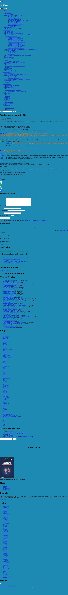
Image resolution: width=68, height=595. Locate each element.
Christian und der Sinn (10, 80)
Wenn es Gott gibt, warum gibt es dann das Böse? (15, 74)
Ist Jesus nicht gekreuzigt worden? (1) (13, 90)
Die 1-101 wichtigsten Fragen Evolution (11, 259)
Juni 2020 (5, 540)
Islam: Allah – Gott (7, 84)
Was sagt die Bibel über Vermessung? (16, 48)
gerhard (4, 434)
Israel (4, 379)
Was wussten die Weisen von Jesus (10, 320)
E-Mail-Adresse (3, 210)
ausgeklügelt (5, 337)
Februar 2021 (5, 530)
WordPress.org (6, 489)
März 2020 (5, 542)
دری (4, 422)
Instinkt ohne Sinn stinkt (8, 377)
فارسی (4, 424)
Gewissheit (5, 369)
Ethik (6, 60)
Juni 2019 (5, 550)
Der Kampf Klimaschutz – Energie (10, 287)
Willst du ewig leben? (7, 317)
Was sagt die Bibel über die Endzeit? (15, 38)
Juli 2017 (5, 566)
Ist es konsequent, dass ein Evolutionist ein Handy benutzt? (15, 306)
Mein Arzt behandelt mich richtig (9, 293)
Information (5, 375)
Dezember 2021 (6, 522)
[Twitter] (34, 184)
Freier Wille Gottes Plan (8, 357)
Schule (4, 401)
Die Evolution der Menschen (14, 22)
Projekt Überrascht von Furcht (9, 292)
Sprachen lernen (6, 403)
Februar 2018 (5, 560)
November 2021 (6, 523)
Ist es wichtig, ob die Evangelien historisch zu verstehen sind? (18, 55)
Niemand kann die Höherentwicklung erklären (12, 323)
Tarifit (6, 99)
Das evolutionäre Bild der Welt (14, 19)
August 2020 (5, 537)
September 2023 (6, 508)
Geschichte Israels (6, 366)
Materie (4, 386)
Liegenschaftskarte (9, 94)
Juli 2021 (5, 524)
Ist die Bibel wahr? (7, 30)
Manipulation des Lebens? (13, 61)
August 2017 (5, 565)
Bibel (4, 339)
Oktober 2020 (5, 535)
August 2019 (5, 548)
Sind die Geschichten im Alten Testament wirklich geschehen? (18, 34)
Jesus (4, 380)
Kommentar (3, 205)
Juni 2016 (5, 572)
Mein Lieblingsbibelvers (8, 387)
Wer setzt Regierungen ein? (8, 327)
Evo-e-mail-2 (10, 14)
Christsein (5, 344)
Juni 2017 (5, 567)
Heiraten (7, 67)
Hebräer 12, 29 (3, 160)
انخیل (4, 421)
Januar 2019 (5, 556)
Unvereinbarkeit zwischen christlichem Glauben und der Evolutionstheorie (21, 49)
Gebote (4, 361)
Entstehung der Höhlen (7, 349)
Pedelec (7, 97)
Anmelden (5, 486)
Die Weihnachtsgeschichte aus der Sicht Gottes (15, 66)
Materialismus (5, 385)
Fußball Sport (5, 358)
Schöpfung (5, 399)
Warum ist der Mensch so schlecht (10, 415)
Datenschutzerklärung (9, 108)
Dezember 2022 (6, 513)
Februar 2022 (5, 519)
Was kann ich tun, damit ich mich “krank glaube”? (15, 62)
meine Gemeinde (8, 68)
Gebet (4, 360)
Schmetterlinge (6, 397)
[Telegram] (34, 188)
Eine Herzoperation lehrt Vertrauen (10, 303)
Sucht (4, 404)
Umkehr (4, 410)
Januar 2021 (5, 531)
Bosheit (4, 343)
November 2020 (6, 534)
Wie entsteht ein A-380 (7, 324)
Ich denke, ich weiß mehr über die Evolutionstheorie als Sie (15, 298)
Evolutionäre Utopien (12, 26)
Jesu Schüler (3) (11, 52)
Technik (4, 408)
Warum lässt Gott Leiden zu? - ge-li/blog (11, 436)
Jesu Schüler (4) (11, 54)
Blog (6, 109)
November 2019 (6, 546)
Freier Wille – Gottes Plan (8, 297)
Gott (4, 372)
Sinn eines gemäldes (7, 314)
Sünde (4, 405)
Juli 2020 (5, 538)
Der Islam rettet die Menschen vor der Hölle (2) (18, 91)
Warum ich (7, 98)
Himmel (4, 373)
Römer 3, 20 (9, 143)
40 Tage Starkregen (7, 302)
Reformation (5, 395)
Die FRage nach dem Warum (9, 310)
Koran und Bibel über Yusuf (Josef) (12, 85)
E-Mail (4, 348)
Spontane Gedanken (9, 103)
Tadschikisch (8, 100)
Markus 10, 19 (3, 133)
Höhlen (4, 374)
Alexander (5, 435)
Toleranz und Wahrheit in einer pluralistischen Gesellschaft (17, 79)
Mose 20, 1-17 (3, 130)
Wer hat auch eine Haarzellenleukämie (11, 280)
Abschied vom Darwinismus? (14, 25)
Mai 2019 (5, 552)
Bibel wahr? (5, 340)
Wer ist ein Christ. (6, 281)
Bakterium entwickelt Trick (8, 299)
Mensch (4, 389)
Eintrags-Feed (5, 487)
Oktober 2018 (5, 559)
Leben (4, 383)
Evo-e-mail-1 (8, 13)
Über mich (5, 92)
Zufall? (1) (10, 81)
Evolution (5, 10)
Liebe (4, 384)
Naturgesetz (5, 391)
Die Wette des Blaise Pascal (11, 75)
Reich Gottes (5, 396)
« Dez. (1, 244)
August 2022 (5, 517)
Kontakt (4, 104)
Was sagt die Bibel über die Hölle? (15, 43)
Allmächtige (5, 334)
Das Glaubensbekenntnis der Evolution (13, 28)
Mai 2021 (5, 526)
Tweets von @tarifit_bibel (5, 270)
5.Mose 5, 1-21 (11, 130)
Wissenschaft (5, 417)
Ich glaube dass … (9, 102)
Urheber (4, 411)
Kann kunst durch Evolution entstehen (11, 312)
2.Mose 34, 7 (3, 157)
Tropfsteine (5, 409)
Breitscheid (7, 96)
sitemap (6, 106)
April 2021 (5, 528)
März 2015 (5, 577)
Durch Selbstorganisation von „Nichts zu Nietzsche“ (14, 311)
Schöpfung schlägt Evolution (9, 291)
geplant (4, 363)
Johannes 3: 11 (11, 58)
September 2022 (6, 515)
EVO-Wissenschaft (9, 27)
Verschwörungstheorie (7, 414)
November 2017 (6, 562)
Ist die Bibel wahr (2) (9, 32)
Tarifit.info (5, 407)
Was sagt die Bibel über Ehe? (14, 37)
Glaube (4, 370)
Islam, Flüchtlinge (6, 378)
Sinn (4, 402)
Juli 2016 (5, 571)
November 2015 (6, 573)
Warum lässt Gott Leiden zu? (9, 296)
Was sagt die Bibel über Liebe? (14, 39)
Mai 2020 (5, 541)
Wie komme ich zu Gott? (10, 70)
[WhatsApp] (34, 186)
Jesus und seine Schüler (10, 50)
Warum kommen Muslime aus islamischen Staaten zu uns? (15, 284)
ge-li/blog (4, 5)
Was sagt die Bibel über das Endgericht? (16, 44)
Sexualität (7, 69)
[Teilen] (34, 190)
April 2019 (5, 553)
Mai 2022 (5, 518)
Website (1, 213)
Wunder (4, 419)
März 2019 (5, 554)
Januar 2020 (5, 544)
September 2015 (6, 576)
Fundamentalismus (9, 64)
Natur (4, 390)
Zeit (3, 420)
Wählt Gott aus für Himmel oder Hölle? (11, 315)
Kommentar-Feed (6, 488)
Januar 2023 (5, 512)
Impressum (7, 105)
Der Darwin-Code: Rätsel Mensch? (15, 24)
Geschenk (5, 364)
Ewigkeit (4, 356)
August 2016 (5, 570)
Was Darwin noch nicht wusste (14, 21)
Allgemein (5, 333)
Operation (5, 392)
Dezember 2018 (6, 558)
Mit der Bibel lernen (9, 57)
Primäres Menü (3, 8)
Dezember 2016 (6, 568)
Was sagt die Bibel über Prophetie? (15, 40)
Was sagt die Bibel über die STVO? (15, 46)
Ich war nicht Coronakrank (8, 282)
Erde (4, 350)
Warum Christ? (6, 56)
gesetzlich (5, 368)
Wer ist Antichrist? (6, 321)
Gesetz (4, 367)
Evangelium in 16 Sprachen (8, 352)
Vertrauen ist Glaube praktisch (9, 288)
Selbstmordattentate (9, 87)
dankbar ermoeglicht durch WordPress (8, 586)
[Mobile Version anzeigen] (34, 587)
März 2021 (5, 529)
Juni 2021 (5, 525)
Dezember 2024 (6, 506)
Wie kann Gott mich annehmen (9, 318)
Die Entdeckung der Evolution (14, 18)
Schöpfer (4, 398)
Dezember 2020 (6, 532)
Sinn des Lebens (6, 72)
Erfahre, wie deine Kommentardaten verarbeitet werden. (37, 220)
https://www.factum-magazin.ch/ (7, 499)
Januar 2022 (5, 520)
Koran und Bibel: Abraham (11, 86)
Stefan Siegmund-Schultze (8, 433)
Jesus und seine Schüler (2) (13, 51)
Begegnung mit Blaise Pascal (14, 76)
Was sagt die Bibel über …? (11, 36)
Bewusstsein (5, 338)
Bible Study (5, 342)
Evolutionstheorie (6, 355)
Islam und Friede (8, 88)
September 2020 (6, 536)
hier (23, 174)
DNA (4, 346)
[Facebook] (34, 182)
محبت (4, 425)
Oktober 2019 (5, 547)
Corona (4, 345)
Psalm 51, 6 (2, 155)
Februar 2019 (5, 555)
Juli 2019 (5, 549)
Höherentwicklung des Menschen (10, 308)
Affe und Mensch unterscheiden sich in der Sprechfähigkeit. (15, 305)
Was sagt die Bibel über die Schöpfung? (16, 45)
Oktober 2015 (5, 574)
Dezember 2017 (6, 561)
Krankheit (5, 381)
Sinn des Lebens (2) (9, 73)
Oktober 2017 (5, 564)
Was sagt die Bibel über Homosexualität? (16, 42)
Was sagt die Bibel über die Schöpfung (11, 262)
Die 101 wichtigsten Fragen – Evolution (13, 15)
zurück (1, 176)
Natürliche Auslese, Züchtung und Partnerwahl (18, 20)
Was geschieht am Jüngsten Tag (9, 285)
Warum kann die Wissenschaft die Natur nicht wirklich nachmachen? (17, 316)
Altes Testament (6, 336)
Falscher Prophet (6, 286)
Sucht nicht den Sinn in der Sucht (10, 309)
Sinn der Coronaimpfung (8, 290)
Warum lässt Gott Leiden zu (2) (9, 294)
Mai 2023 (5, 509)
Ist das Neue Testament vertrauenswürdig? (14, 33)
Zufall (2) (7, 82)
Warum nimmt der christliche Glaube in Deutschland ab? (14, 322)
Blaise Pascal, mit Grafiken (13, 78)
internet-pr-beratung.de (64, 230)
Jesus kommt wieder (7, 304)
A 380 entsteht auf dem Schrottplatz (10, 326)
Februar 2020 (5, 543)
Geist (4, 362)
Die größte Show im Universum (14, 16)
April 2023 (5, 511)
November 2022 (6, 514)
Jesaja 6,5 (2, 150)
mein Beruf (7, 93)
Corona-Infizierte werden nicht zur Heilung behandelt (14, 300)
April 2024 (5, 507)
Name (1, 208)
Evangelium (7, 63)
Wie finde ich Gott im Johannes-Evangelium (12, 416)
